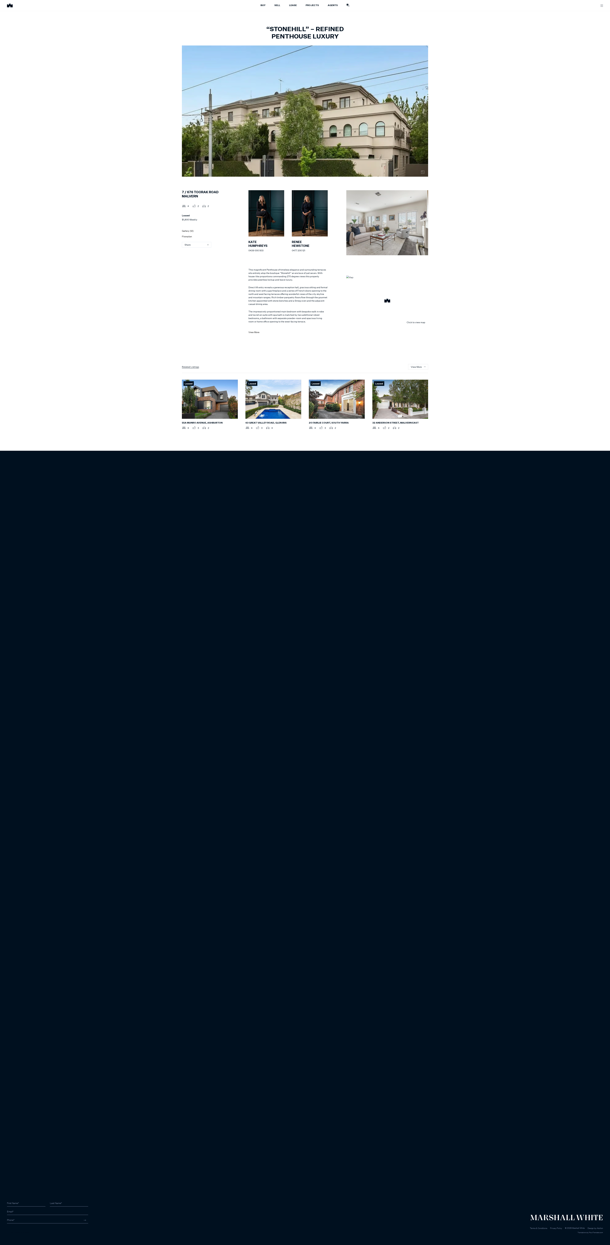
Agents (333, 5)
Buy (263, 5)
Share (188, 244)
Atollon (600, 1228)
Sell (277, 5)
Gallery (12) (187, 231)
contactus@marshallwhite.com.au (24, 1232)
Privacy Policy (556, 1228)
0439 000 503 (256, 250)
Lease (293, 5)
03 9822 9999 (14, 1229)
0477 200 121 (298, 250)
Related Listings (190, 366)
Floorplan (187, 236)
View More (253, 332)
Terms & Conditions (538, 1228)
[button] (387, 301)
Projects (312, 5)
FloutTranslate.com (596, 1232)
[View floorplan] (422, 172)
